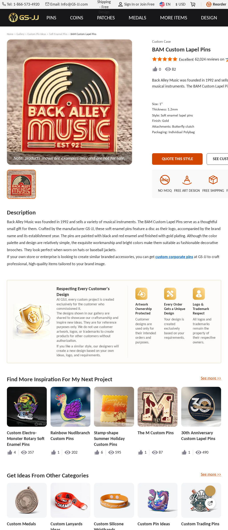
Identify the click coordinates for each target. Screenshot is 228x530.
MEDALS (137, 18)
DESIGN (209, 18)
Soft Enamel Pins (58, 34)
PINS (51, 18)
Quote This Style (177, 158)
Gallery (20, 34)
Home (10, 34)
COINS (76, 18)
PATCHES (106, 18)
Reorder (219, 4)
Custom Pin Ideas (36, 34)
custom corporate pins (174, 256)
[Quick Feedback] (210, 503)
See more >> (211, 378)
